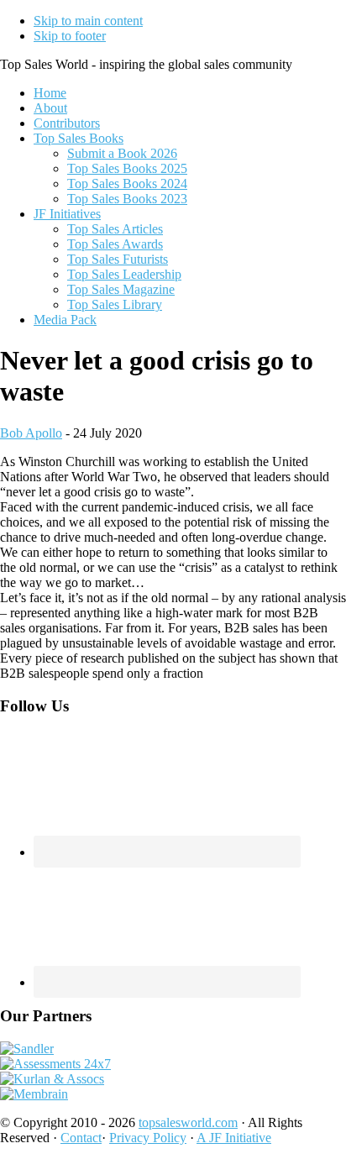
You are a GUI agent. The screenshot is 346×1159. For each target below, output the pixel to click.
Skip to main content (88, 20)
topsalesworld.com (188, 1122)
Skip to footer (70, 36)
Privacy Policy (147, 1137)
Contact (81, 1137)
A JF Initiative (234, 1137)
